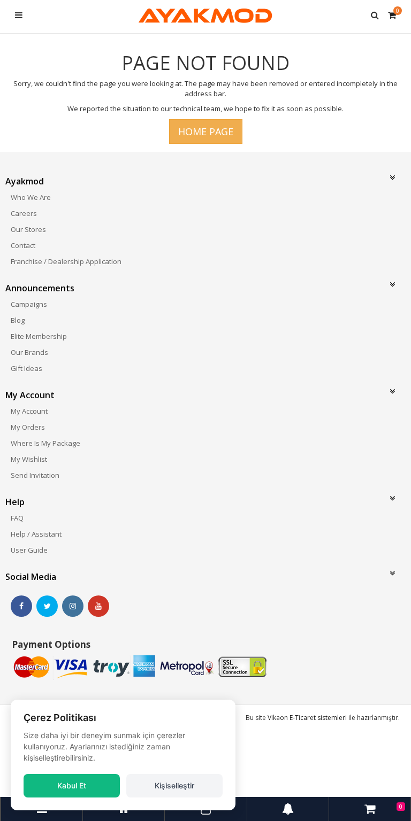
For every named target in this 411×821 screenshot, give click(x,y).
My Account (29, 411)
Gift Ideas (26, 368)
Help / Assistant (36, 534)
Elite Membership (39, 336)
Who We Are (31, 197)
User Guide (29, 550)
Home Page (205, 131)
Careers (24, 213)
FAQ (17, 518)
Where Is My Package (45, 443)
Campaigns (29, 304)
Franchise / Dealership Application (66, 261)
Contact (23, 245)
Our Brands (29, 352)
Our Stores (28, 229)
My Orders (28, 427)
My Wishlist (29, 459)
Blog (18, 320)
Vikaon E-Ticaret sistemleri (307, 717)
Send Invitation (35, 475)
